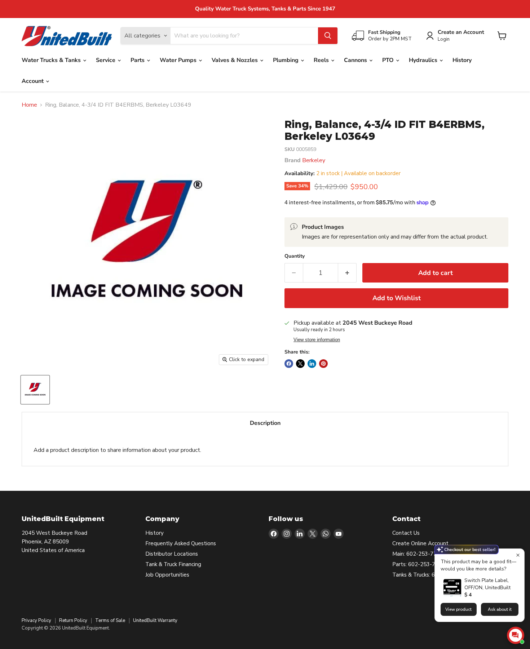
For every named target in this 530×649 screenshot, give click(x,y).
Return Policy (73, 620)
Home (29, 105)
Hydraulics (424, 60)
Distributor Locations (171, 553)
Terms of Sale (110, 620)
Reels (322, 60)
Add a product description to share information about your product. (117, 450)
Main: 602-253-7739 (417, 553)
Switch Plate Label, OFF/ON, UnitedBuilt (487, 584)
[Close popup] (518, 555)
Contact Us (406, 533)
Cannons (356, 60)
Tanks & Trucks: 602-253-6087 (430, 574)
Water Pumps (179, 60)
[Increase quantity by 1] (347, 273)
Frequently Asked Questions (180, 543)
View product (458, 609)
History (462, 60)
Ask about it (500, 609)
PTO (388, 60)
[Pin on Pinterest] (323, 363)
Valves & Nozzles (235, 60)
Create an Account (461, 32)
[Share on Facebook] (288, 363)
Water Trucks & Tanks (52, 60)
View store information (316, 339)
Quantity (294, 256)
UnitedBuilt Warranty (155, 620)
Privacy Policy (36, 620)
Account (33, 81)
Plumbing (286, 60)
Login (444, 39)
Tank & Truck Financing (173, 564)
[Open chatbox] (515, 635)
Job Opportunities (167, 574)
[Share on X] (300, 363)
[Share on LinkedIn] (312, 363)
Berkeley (313, 160)
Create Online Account (420, 543)
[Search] (327, 35)
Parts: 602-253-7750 (418, 564)
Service (106, 60)
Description (265, 423)
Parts (138, 60)
